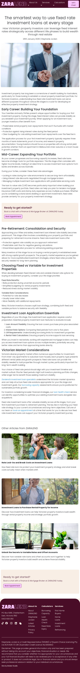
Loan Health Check (44, 620)
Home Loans (57, 618)
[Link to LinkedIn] (16, 623)
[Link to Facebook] (7, 623)
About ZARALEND (32, 612)
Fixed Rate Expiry (46, 627)
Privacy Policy (31, 631)
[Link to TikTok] (3, 623)
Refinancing (60, 630)
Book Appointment (13, 216)
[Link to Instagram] (11, 623)
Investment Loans (60, 624)
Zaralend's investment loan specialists (19, 379)
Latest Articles (31, 624)
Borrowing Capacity (46, 612)
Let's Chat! (73, 3)
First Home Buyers (59, 612)
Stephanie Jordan (32, 618)
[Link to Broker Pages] (20, 623)
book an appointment (23, 410)
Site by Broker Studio (10, 666)
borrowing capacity (30, 385)
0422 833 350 (7, 619)
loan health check (62, 392)
